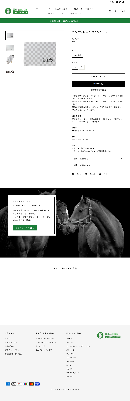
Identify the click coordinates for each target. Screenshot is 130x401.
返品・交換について (82, 165)
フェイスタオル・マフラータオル (78, 346)
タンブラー (70, 369)
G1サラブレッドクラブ (44, 350)
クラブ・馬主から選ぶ (57, 8)
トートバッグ (71, 357)
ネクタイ (69, 365)
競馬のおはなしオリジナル (45, 338)
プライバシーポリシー (13, 350)
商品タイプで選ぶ (83, 8)
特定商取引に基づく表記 (13, 354)
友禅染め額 (70, 361)
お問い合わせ (75, 13)
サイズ (75, 62)
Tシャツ (69, 338)
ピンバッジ (70, 376)
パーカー (69, 342)
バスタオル (70, 350)
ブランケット (71, 354)
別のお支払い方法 (98, 90)
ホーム (39, 8)
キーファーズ (40, 346)
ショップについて (56, 13)
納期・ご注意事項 (81, 159)
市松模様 (77, 55)
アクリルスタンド (72, 373)
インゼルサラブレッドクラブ (46, 342)
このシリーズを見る (25, 228)
